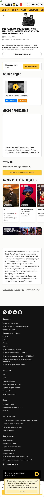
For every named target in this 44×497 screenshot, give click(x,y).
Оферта (5, 346)
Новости (5, 343)
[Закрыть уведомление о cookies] (37, 480)
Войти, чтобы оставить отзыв (22, 173)
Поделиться (12, 100)
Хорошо (22, 491)
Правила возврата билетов (12, 349)
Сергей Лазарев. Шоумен (11, 387)
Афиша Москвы (8, 290)
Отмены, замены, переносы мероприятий (17, 460)
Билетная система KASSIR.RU (13, 424)
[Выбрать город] (33, 4)
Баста (5, 378)
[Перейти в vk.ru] (15, 312)
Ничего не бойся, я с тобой (12, 384)
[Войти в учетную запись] (41, 4)
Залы (4, 339)
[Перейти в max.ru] (5, 312)
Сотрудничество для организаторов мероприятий (20, 420)
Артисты (5, 336)
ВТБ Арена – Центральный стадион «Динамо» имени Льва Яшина (10, 218)
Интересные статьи (9, 330)
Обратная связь (8, 404)
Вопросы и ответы (9, 450)
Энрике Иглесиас (9, 381)
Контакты (6, 410)
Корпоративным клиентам (12, 447)
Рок (23, 290)
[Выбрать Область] (37, 4)
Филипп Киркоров (9, 394)
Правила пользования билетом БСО (15, 456)
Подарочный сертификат (11, 333)
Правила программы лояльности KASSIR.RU (18, 356)
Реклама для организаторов (12, 427)
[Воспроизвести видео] (16, 87)
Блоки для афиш (8, 430)
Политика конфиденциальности (14, 364)
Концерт (17, 290)
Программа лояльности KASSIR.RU (15, 353)
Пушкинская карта (9, 443)
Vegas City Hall (25, 216)
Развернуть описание (22, 54)
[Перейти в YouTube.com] (20, 312)
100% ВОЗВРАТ (8, 440)
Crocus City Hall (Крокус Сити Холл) (17, 39)
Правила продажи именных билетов (15, 326)
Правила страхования (10, 323)
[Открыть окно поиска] (28, 4)
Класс (24, 100)
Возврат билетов (8, 453)
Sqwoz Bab (6, 391)
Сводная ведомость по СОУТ (13, 407)
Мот (4, 374)
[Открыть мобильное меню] (2, 4)
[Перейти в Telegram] (10, 312)
